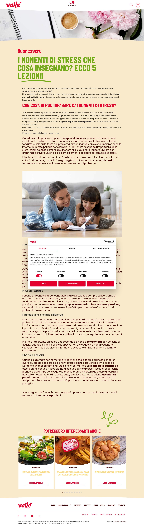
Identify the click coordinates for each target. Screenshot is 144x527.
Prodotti (77, 505)
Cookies (94, 514)
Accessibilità (120, 514)
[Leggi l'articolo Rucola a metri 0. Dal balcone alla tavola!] (36, 450)
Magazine (111, 505)
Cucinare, (84, 150)
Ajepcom (123, 521)
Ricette (87, 505)
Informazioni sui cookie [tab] (101, 248)
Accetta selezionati (72, 284)
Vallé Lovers (99, 505)
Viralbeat (117, 521)
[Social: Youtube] (35, 517)
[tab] (62, 492)
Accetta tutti (100, 284)
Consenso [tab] (42, 248)
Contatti (121, 505)
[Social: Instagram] (27, 517)
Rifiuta (44, 284)
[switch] (61, 275)
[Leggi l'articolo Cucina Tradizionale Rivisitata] (109, 450)
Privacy (85, 514)
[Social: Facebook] (21, 517)
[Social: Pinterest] (42, 517)
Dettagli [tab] (72, 248)
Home (53, 505)
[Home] (13, 5)
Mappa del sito (106, 514)
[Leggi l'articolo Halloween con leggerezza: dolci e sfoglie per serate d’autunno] (72, 450)
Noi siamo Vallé (64, 505)
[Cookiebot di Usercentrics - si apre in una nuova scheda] (105, 241)
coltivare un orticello (47, 152)
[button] (131, 4)
